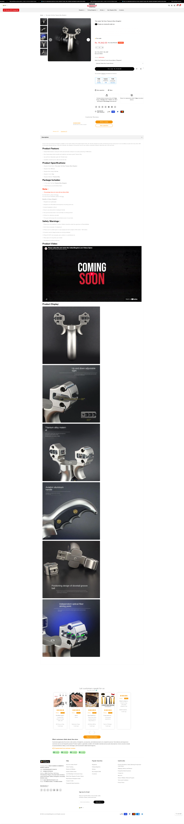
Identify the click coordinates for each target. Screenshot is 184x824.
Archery (94, 769)
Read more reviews (92, 737)
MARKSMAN (101, 57)
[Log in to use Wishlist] (136, 68)
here (57, 194)
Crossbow (94, 773)
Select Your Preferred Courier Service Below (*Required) (108, 60)
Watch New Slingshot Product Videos (75, 776)
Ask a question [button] (104, 125)
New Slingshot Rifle (96, 771)
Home (41, 15)
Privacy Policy (121, 782)
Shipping (103, 73)
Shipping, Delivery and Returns (125, 768)
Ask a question (100, 90)
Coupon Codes (69, 780)
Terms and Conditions (123, 780)
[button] (90, 732)
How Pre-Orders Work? (71, 764)
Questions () (64, 131)
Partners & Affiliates (70, 769)
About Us (120, 775)
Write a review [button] (104, 122)
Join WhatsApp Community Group (74, 773)
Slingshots (94, 764)
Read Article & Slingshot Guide (73, 778)
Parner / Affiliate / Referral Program (126, 777)
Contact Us (120, 773)
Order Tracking (69, 767)
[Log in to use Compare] (140, 68)
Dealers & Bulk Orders (71, 771)
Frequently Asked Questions (72, 783)
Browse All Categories (12, 10)
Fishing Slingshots (96, 767)
